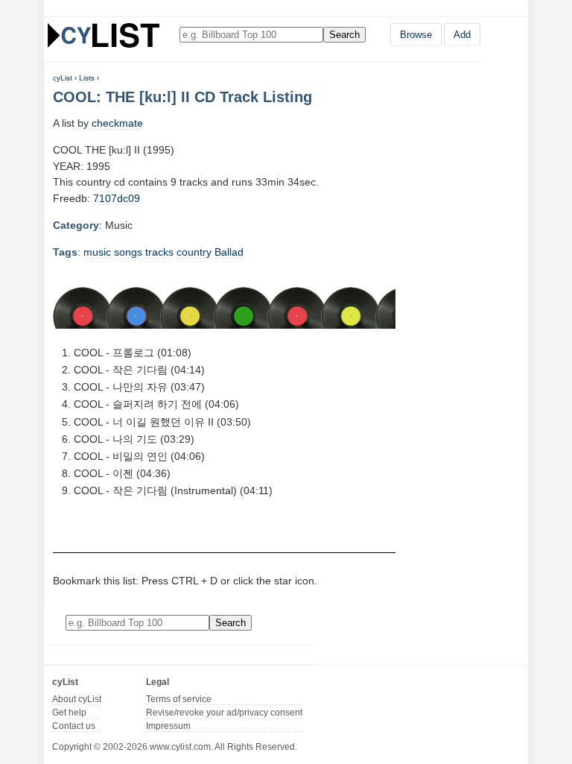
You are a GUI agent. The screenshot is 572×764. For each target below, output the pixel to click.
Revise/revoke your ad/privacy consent (224, 712)
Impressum (168, 726)
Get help (69, 712)
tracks (159, 252)
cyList (62, 78)
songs (128, 252)
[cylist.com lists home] (103, 35)
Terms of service (179, 699)
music (97, 252)
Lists (87, 78)
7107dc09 (116, 198)
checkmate (117, 123)
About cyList (76, 699)
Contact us (73, 726)
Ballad (229, 252)
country (194, 252)
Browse (416, 34)
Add (462, 34)
